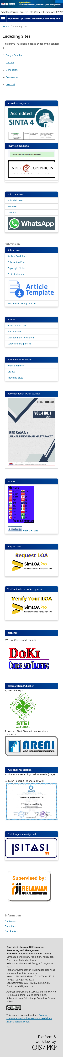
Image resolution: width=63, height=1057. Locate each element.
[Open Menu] (3, 18)
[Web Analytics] (15, 530)
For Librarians (11, 930)
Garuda (10, 62)
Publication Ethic (17, 262)
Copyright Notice (17, 268)
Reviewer (12, 206)
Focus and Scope (17, 325)
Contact (12, 212)
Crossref (10, 84)
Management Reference (21, 337)
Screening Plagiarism (19, 343)
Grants (11, 371)
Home (6, 26)
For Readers (10, 921)
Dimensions (12, 69)
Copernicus (12, 77)
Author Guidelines (17, 256)
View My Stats (30, 530)
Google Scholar (14, 55)
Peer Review (14, 331)
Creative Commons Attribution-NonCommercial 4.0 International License (29, 1018)
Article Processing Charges (22, 303)
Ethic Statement (16, 274)
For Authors (10, 926)
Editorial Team (15, 200)
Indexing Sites (15, 377)
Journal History (16, 365)
